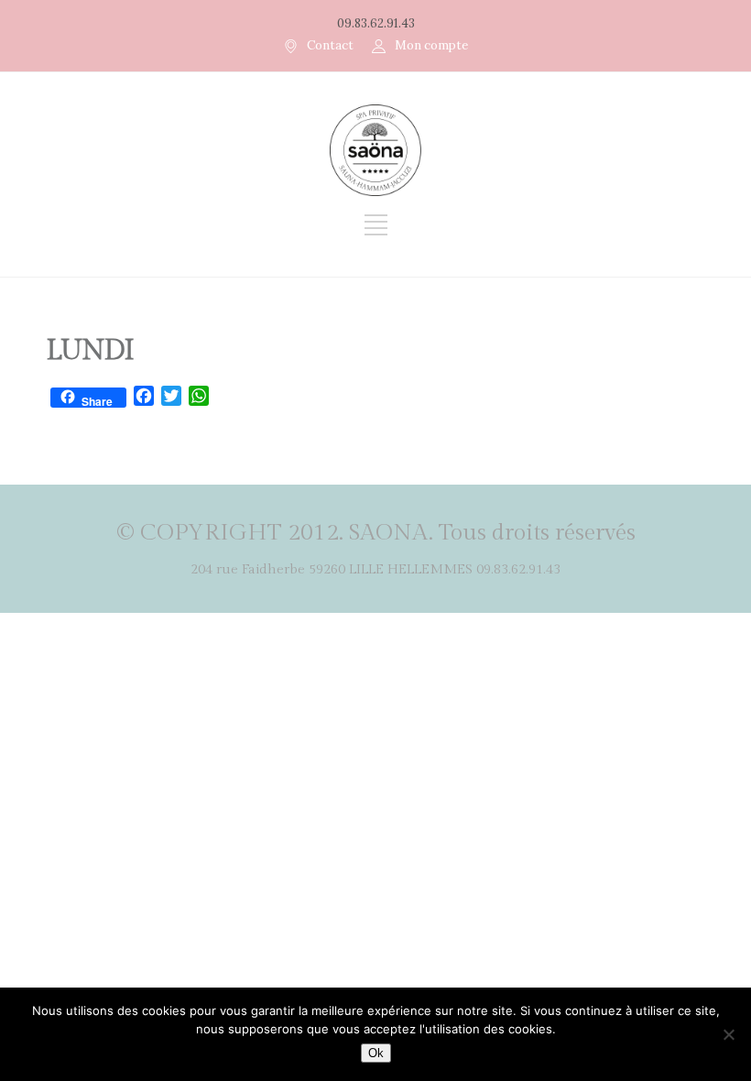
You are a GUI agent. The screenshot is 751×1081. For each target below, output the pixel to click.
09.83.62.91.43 (376, 23)
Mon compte (431, 45)
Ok (376, 1053)
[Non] (728, 1034)
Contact (330, 45)
